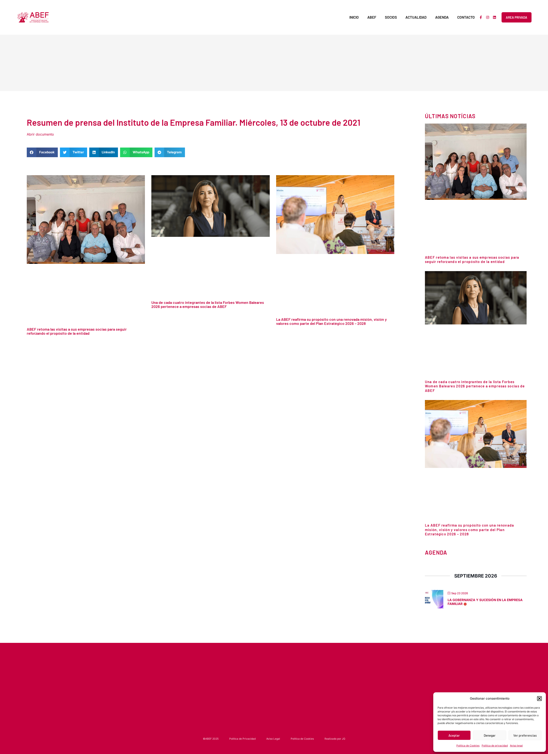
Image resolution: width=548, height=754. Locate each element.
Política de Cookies (468, 745)
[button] (539, 698)
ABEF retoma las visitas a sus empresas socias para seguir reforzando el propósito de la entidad (77, 331)
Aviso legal (516, 745)
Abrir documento (40, 134)
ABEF (371, 17)
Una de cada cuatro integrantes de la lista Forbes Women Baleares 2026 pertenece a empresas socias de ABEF (207, 304)
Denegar (490, 735)
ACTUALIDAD (416, 17)
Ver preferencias (525, 735)
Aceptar (454, 735)
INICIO (354, 17)
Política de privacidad (495, 745)
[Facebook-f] (480, 17)
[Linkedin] (494, 17)
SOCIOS (391, 17)
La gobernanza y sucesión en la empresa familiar (485, 602)
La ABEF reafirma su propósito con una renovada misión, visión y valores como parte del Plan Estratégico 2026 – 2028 (331, 321)
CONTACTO (466, 17)
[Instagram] (487, 17)
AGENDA (442, 17)
